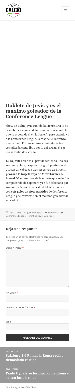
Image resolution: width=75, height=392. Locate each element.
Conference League (16, 215)
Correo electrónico (20, 307)
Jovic (40, 215)
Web (8, 321)
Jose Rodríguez (34, 212)
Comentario (15, 247)
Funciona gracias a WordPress (21, 387)
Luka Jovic (49, 215)
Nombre (12, 293)
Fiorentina (53, 212)
